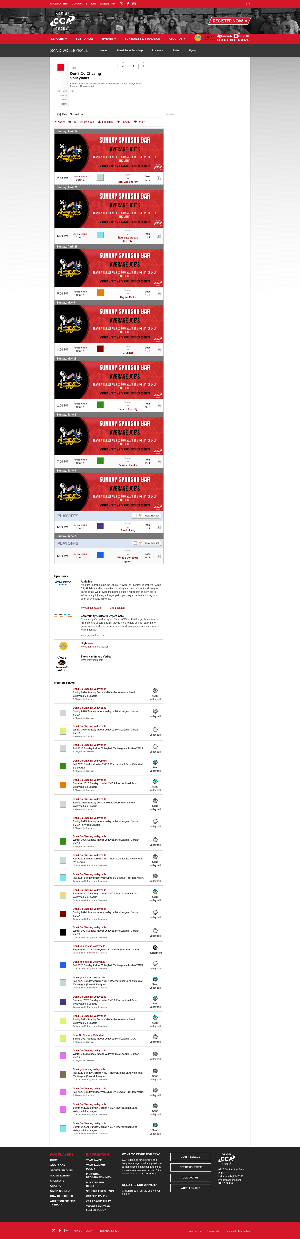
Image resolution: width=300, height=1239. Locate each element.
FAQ (93, 3)
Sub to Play (84, 38)
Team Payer (94, 1160)
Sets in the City (128, 409)
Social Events (60, 1175)
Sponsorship (59, 3)
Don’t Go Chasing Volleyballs (89, 726)
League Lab (244, 1231)
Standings (107, 121)
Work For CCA (190, 1188)
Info (74, 121)
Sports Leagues (61, 1170)
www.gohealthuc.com (92, 635)
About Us (175, 38)
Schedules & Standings (142, 38)
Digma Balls (128, 297)
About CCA (57, 1165)
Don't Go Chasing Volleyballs (89, 689)
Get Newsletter (191, 1167)
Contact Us (191, 1177)
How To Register (61, 1196)
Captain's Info (60, 1191)
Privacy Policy (214, 1231)
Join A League (190, 1156)
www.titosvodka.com (92, 660)
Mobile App (107, 3)
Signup (192, 50)
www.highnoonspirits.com (95, 646)
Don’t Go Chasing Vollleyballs (90, 760)
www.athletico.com (91, 607)
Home (103, 50)
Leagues (57, 38)
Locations (158, 50)
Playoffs (125, 121)
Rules (176, 50)
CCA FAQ (55, 1185)
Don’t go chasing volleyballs (89, 946)
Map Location (117, 607)
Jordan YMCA (80, 176)
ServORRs (127, 353)
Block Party (128, 530)
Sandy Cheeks (128, 465)
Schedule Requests (100, 1191)
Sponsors (57, 1180)
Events (107, 38)
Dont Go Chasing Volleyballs (89, 1035)
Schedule (88, 121)
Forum (141, 121)
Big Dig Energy (128, 181)
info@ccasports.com (229, 1180)
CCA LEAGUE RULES (98, 1201)
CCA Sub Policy (96, 1196)
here (130, 1190)
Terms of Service (192, 1231)
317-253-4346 (226, 1183)
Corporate (79, 3)
